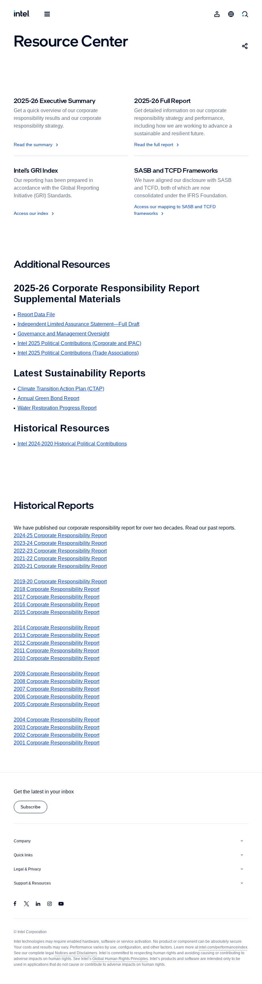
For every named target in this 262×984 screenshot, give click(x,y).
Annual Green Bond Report (50, 398)
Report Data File (37, 314)
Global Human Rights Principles (182, 958)
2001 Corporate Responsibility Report (59, 742)
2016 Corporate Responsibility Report (59, 604)
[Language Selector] (231, 14)
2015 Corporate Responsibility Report (59, 612)
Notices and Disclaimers (129, 953)
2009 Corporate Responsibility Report (60, 673)
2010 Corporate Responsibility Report (59, 658)
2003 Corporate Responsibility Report (60, 727)
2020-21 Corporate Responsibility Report (63, 566)
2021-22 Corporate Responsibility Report (63, 558)
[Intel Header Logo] (22, 14)
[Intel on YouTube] (61, 904)
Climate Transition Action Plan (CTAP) (64, 388)
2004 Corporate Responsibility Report (60, 719)
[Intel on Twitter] (26, 904)
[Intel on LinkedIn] (38, 904)
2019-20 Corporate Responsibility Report (63, 581)
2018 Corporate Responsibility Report (59, 589)
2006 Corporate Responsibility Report (60, 696)
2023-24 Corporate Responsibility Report (64, 543)
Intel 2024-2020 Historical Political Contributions (77, 443)
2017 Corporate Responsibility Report (59, 597)
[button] (31, 807)
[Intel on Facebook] (15, 904)
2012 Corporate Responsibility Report (59, 643)
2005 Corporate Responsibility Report (60, 704)
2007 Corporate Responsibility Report (60, 689)
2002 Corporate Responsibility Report (60, 735)
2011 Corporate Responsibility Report (58, 650)
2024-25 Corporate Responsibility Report (64, 535)
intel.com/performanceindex (39, 953)
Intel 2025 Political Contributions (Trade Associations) (83, 353)
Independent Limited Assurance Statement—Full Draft (83, 324)
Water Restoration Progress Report (60, 408)
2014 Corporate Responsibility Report (59, 627)
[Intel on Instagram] (49, 904)
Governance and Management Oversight (66, 333)
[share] (245, 46)
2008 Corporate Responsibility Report (60, 681)
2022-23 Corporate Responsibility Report (64, 550)
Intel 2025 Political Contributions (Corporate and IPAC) (84, 343)
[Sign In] (217, 14)
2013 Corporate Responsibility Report (59, 635)
